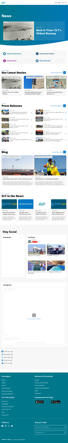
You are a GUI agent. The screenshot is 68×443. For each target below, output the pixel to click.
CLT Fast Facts (6, 409)
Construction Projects (8, 406)
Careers (37, 380)
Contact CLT (5, 415)
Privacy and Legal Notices (19, 439)
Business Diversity (40, 385)
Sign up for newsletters (42, 427)
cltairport (31, 342)
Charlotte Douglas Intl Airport (21, 342)
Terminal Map (6, 388)
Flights (3, 380)
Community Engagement (42, 388)
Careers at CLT (42, 433)
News (3, 412)
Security (4, 385)
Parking (4, 382)
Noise (36, 390)
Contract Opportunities (41, 382)
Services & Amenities (7, 393)
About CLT (5, 401)
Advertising (38, 393)
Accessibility (5, 404)
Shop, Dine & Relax (7, 391)
